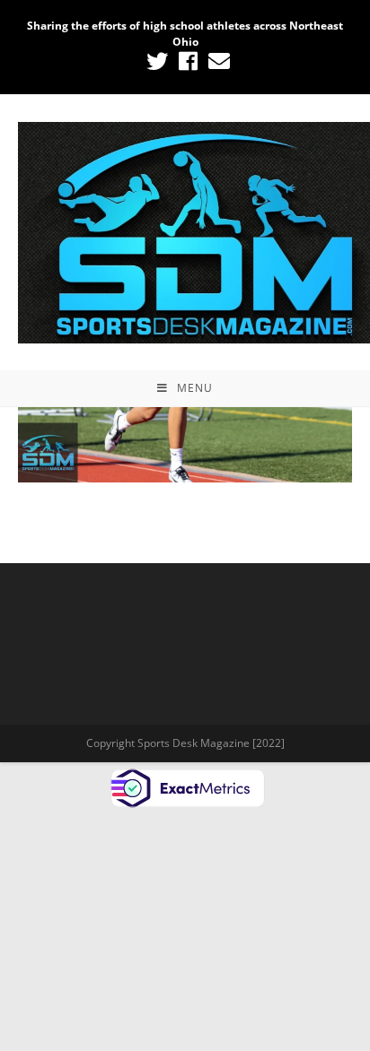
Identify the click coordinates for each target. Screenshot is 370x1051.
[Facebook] (188, 61)
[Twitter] (157, 61)
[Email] (216, 61)
